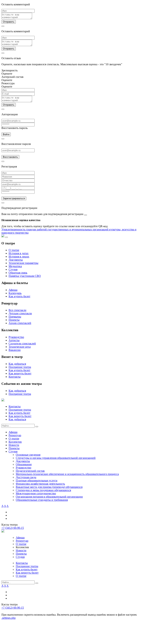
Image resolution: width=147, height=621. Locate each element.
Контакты (15, 376)
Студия (13, 269)
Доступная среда (26, 477)
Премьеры (15, 316)
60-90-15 (12, 527)
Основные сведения (28, 454)
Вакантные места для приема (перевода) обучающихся (49, 486)
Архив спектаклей (20, 323)
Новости (14, 445)
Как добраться (17, 363)
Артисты (14, 340)
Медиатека (15, 266)
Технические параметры (23, 263)
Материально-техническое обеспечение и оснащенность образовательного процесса (67, 474)
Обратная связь (18, 272)
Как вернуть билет (20, 373)
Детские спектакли (20, 313)
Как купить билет (19, 296)
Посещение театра (20, 367)
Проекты (14, 319)
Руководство (16, 337)
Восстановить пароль (14, 127)
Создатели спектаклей (22, 343)
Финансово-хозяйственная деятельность (40, 483)
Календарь (15, 293)
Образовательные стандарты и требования (42, 499)
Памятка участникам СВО (25, 275)
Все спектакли (17, 310)
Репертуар (15, 435)
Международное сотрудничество (36, 493)
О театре (14, 250)
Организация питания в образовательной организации (49, 496)
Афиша (13, 289)
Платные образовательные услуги (36, 480)
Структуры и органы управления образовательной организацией (56, 457)
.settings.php (8, 617)
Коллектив (15, 441)
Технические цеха (20, 346)
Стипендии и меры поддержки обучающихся (43, 490)
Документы (16, 259)
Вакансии (15, 349)
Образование (24, 464)
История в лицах (19, 256)
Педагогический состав (30, 470)
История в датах (19, 253)
